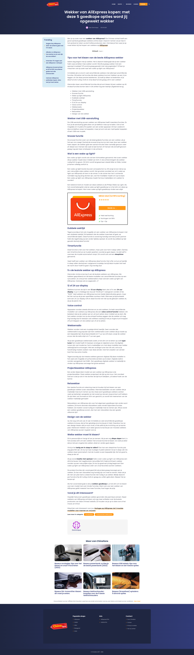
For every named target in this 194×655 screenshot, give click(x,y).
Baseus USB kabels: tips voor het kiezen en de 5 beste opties (125, 564)
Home (113, 4)
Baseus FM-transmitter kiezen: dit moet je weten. (68, 592)
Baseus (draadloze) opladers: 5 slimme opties (125, 592)
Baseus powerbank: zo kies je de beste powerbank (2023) (96, 564)
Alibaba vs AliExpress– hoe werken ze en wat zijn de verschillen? (54, 54)
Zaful (75, 625)
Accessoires (89, 514)
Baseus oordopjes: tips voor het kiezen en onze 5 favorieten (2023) (68, 565)
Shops (120, 4)
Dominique (95, 27)
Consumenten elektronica (104, 514)
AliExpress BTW (105, 619)
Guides (136, 4)
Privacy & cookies (132, 625)
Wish (75, 631)
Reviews (128, 4)
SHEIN (76, 622)
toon (100, 51)
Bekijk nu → (112, 208)
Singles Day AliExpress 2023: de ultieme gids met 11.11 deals (54, 46)
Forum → (143, 4)
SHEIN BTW (104, 622)
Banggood (77, 628)
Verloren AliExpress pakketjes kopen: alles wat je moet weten (53, 80)
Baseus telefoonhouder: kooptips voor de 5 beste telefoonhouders (94, 593)
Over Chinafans (131, 619)
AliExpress (104, 45)
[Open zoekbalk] (149, 4)
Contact (129, 622)
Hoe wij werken (131, 628)
